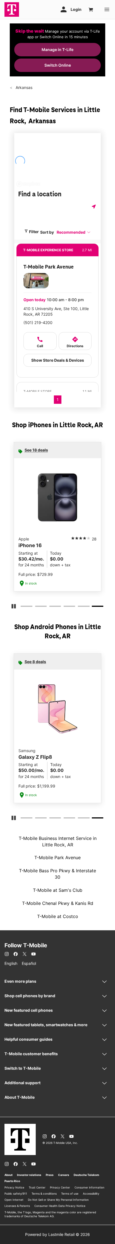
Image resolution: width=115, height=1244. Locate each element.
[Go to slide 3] (51, 607)
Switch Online (57, 65)
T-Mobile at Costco (57, 916)
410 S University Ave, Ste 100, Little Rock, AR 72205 (56, 311)
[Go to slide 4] (65, 607)
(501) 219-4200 (37, 322)
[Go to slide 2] (37, 607)
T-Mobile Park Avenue (57, 857)
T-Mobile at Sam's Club (57, 890)
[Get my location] (94, 206)
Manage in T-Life (57, 49)
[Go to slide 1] (22, 607)
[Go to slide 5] (79, 607)
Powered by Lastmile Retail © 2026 (57, 1234)
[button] (73, 232)
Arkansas (23, 87)
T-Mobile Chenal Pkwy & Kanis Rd (57, 903)
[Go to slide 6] (94, 607)
